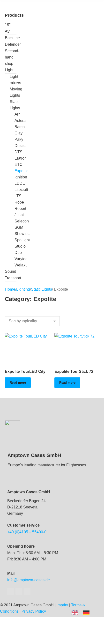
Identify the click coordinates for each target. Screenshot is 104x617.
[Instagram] (27, 591)
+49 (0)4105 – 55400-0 (26, 532)
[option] (87, 612)
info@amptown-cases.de (28, 580)
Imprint (62, 605)
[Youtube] (18, 591)
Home (10, 289)
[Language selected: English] (83, 612)
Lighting (23, 289)
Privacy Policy (34, 611)
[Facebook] (10, 591)
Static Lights (41, 289)
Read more (18, 382)
